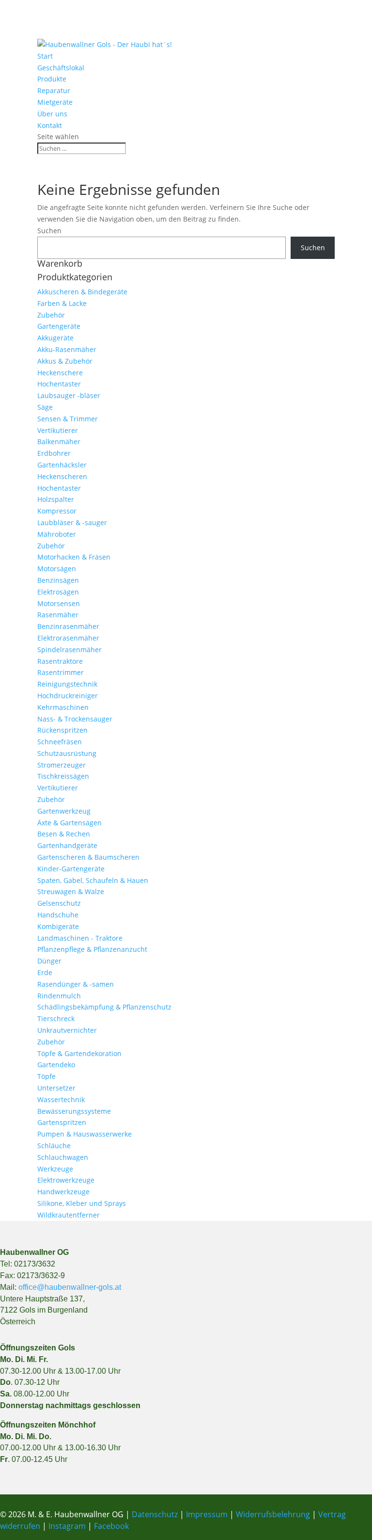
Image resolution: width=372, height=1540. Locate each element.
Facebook (111, 1526)
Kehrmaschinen (63, 707)
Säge (45, 407)
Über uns (52, 113)
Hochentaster (59, 383)
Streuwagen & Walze (70, 891)
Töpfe (46, 1076)
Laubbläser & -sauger (72, 522)
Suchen (49, 230)
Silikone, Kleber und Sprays (81, 1203)
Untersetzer (56, 1087)
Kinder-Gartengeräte (71, 868)
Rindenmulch (59, 995)
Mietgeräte (55, 102)
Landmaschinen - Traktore (80, 938)
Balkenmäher (58, 441)
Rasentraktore (60, 661)
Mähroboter (56, 534)
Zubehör (51, 315)
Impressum (207, 1514)
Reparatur (53, 90)
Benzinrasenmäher (68, 626)
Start (45, 56)
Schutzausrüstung (66, 753)
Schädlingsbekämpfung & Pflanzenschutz (104, 1006)
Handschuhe (57, 914)
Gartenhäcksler (62, 464)
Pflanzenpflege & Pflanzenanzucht (92, 949)
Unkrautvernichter (67, 1030)
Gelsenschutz (59, 903)
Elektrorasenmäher (68, 637)
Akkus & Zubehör (65, 361)
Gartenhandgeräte (67, 845)
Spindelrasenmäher (69, 649)
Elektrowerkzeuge (65, 1180)
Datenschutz (156, 1514)
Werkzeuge (55, 1168)
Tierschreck (56, 1018)
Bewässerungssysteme (74, 1111)
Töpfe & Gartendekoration (79, 1053)
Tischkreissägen (63, 776)
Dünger (49, 960)
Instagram (67, 1526)
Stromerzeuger (61, 765)
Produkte (51, 78)
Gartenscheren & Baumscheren (88, 857)
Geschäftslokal (60, 67)
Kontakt (49, 125)
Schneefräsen (59, 741)
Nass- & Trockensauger (74, 718)
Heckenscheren (62, 476)
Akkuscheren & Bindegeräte (82, 291)
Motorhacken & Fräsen (73, 556)
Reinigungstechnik (67, 684)
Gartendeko (56, 1064)
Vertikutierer (57, 430)
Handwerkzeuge (63, 1191)
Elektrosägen (58, 591)
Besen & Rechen (63, 833)
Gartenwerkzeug (64, 811)
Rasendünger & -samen (75, 984)
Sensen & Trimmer (67, 418)
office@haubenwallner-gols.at (69, 1287)
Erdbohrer (54, 453)
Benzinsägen (58, 580)
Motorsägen (56, 568)
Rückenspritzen (62, 730)
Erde (44, 972)
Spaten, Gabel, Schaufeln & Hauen (92, 880)
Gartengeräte (58, 326)
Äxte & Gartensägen (69, 822)
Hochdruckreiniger (67, 695)
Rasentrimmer (60, 672)
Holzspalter (55, 499)
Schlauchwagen (62, 1157)
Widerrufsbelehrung (273, 1514)
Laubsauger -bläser (68, 395)
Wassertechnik (61, 1099)
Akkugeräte (55, 337)
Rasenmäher (57, 614)
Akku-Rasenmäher (66, 349)
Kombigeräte (58, 926)
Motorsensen (58, 603)
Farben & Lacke (62, 303)
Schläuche (54, 1145)
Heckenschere (60, 372)
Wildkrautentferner (68, 1214)
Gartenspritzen (61, 1122)
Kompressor (57, 510)
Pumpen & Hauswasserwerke (84, 1134)
